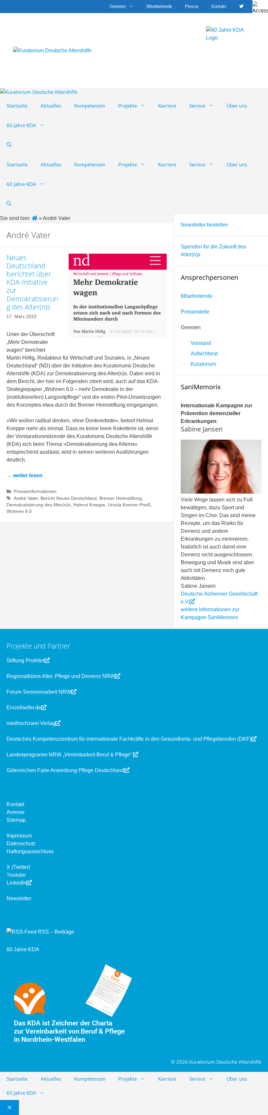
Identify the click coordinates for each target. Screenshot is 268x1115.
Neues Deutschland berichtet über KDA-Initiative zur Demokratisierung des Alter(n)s (32, 282)
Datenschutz (21, 843)
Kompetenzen (89, 105)
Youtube (16, 875)
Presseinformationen (35, 491)
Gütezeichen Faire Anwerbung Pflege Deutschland (65, 770)
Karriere (167, 105)
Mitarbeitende (159, 6)
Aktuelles (51, 105)
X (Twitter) (18, 867)
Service (197, 105)
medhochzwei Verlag (31, 723)
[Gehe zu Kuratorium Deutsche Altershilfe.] (35, 218)
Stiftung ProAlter (25, 660)
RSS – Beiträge (55, 932)
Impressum (19, 835)
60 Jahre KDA (21, 125)
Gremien (118, 6)
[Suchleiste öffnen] (9, 145)
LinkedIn (16, 883)
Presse (191, 6)
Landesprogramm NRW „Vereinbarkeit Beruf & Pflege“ (70, 754)
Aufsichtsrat (204, 353)
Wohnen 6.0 (19, 511)
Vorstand (201, 343)
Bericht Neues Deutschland (69, 498)
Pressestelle (195, 311)
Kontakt (218, 6)
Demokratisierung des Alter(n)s (39, 504)
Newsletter (19, 898)
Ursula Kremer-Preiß (129, 504)
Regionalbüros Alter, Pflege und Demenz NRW (61, 676)
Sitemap (16, 820)
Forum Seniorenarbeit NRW (39, 692)
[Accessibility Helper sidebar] (260, 8)
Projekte (127, 105)
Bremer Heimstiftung (120, 498)
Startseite (17, 105)
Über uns (236, 105)
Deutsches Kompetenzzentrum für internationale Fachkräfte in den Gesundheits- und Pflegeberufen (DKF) (129, 739)
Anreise (16, 812)
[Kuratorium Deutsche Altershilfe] (38, 92)
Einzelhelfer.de (24, 707)
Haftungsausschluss (30, 851)
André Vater (26, 498)
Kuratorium (203, 364)
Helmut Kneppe (89, 504)
